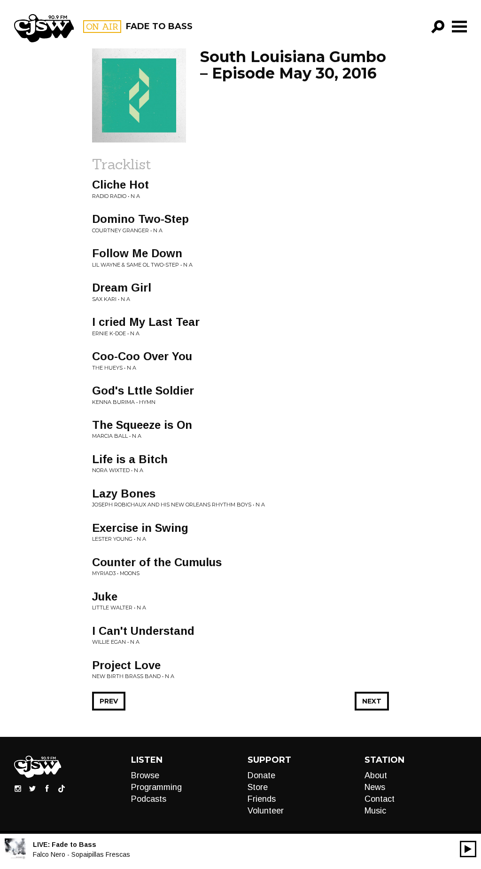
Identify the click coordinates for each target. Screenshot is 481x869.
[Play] (468, 849)
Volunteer (266, 810)
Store (258, 787)
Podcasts (148, 799)
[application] (468, 849)
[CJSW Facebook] (47, 788)
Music (375, 810)
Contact (380, 799)
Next (371, 701)
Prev (109, 701)
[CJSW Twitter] (32, 788)
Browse (145, 775)
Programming (156, 787)
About (376, 775)
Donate (261, 775)
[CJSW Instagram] (18, 788)
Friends (262, 799)
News (375, 787)
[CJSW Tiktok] (61, 788)
